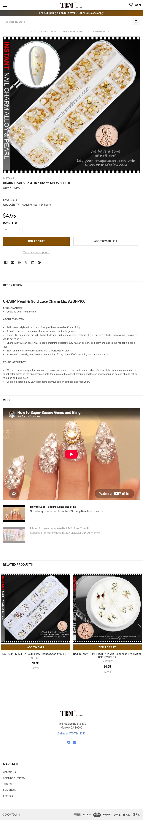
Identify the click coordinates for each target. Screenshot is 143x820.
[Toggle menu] (5, 5)
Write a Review (11, 187)
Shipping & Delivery (14, 777)
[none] (71, 105)
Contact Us (9, 771)
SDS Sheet (9, 789)
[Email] (12, 262)
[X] (26, 262)
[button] (105, 241)
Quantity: (10, 222)
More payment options (36, 252)
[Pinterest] (39, 262)
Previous (3, 627)
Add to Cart (36, 647)
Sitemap (8, 795)
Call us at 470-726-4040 (71, 733)
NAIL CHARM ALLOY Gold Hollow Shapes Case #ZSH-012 (35, 653)
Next (139, 627)
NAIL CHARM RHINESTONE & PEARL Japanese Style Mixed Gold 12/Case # (107, 655)
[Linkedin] (33, 262)
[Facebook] (6, 262)
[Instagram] (68, 743)
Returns (7, 783)
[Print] (19, 262)
